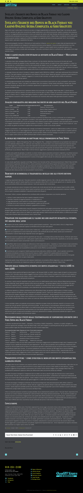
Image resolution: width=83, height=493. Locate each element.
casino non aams (51, 43)
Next (75, 8)
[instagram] (8, 1)
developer (18, 442)
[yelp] (10, 1)
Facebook (10, 478)
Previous (70, 8)
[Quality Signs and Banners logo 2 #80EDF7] (67, 472)
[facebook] (5, 1)
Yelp (9, 482)
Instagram (11, 480)
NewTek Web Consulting (51, 490)
